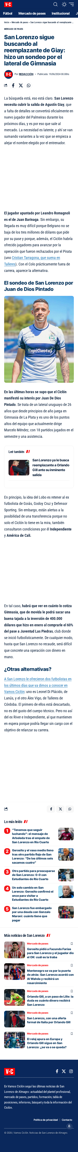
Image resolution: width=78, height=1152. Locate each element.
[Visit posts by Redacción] (8, 74)
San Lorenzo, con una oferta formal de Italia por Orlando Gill (49, 1020)
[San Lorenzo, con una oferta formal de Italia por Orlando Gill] (14, 1019)
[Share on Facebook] (13, 85)
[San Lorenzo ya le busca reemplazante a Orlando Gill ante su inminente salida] (19, 467)
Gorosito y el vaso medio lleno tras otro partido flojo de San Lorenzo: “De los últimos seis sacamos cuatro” (32, 856)
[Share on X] (20, 85)
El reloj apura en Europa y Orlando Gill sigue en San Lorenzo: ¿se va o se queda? (47, 1043)
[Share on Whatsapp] (28, 85)
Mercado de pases (20, 22)
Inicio (6, 22)
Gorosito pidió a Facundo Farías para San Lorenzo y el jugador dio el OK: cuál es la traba (50, 953)
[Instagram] (71, 1071)
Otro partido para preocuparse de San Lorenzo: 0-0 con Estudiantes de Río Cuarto (33, 875)
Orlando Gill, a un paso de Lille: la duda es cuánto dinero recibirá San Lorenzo (50, 1000)
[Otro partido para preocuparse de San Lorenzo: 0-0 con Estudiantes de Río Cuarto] (66, 875)
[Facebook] (57, 1071)
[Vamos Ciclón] (8, 4)
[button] (55, 4)
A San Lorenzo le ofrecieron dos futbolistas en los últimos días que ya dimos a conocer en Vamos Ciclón (38, 685)
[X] (64, 1071)
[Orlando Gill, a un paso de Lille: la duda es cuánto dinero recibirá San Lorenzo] (14, 997)
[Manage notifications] (69, 1126)
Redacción (26, 74)
